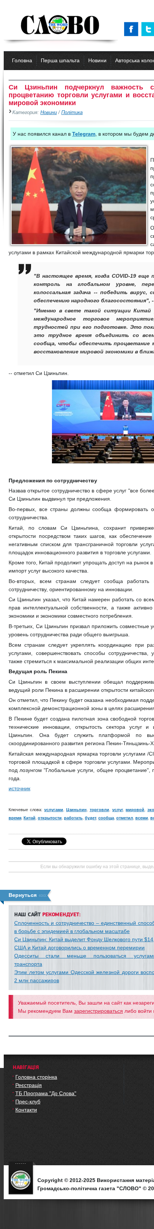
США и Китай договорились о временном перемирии (79, 948)
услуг (117, 809)
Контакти (26, 1110)
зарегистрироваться (98, 1011)
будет (90, 818)
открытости (50, 818)
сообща (106, 818)
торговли (99, 809)
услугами (53, 809)
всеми (141, 818)
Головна (22, 60)
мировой (135, 809)
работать (73, 818)
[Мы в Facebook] (132, 29)
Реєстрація (28, 1085)
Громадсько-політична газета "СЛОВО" (61, 25)
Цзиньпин (76, 809)
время (15, 818)
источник (19, 788)
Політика (72, 112)
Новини (97, 60)
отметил (124, 818)
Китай (30, 818)
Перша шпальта (60, 60)
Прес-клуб (27, 1101)
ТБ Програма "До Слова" (45, 1093)
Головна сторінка (36, 1077)
